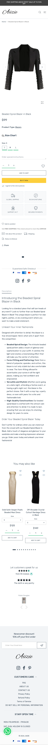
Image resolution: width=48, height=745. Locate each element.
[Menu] (44, 12)
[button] (42, 67)
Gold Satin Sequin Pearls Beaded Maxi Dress (12, 511)
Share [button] (6, 245)
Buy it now (24, 180)
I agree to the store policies (15, 186)
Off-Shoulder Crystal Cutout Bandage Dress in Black (35, 512)
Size (12, 516)
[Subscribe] (41, 645)
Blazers (18, 127)
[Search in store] (39, 12)
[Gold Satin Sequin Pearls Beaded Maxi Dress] (12, 487)
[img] (24, 570)
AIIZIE (27, 736)
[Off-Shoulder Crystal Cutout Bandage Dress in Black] (35, 487)
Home (4, 22)
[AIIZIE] (10, 12)
